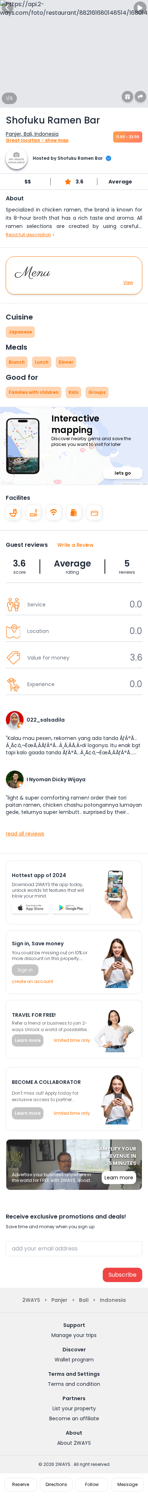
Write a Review (75, 544)
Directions (56, 1484)
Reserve (20, 1484)
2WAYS (31, 1300)
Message (127, 1484)
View (128, 282)
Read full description (28, 235)
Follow (92, 1484)
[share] (140, 96)
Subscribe (122, 1275)
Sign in (25, 970)
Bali (83, 1300)
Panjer (59, 1300)
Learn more (28, 1040)
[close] (7, 7)
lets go (123, 473)
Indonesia (113, 1300)
